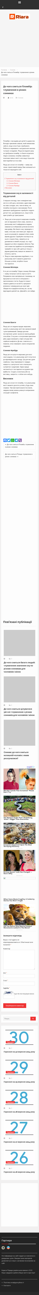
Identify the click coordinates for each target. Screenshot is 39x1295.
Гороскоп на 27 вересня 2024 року (19, 1142)
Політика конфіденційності (14, 1283)
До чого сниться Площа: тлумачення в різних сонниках (18, 455)
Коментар (6, 949)
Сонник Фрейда (13, 186)
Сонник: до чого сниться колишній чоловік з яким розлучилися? (16, 755)
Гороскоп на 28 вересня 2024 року (19, 1112)
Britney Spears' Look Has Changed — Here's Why (18, 873)
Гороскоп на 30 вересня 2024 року (19, 1052)
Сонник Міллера (13, 181)
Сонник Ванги (12, 183)
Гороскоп (10, 1042)
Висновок (8, 188)
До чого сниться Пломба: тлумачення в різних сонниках (19, 445)
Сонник (20, 98)
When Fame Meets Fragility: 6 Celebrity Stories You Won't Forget (19, 900)
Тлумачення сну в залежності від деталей (19, 178)
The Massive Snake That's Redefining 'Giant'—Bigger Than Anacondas (18, 818)
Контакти (7, 1285)
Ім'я (5, 973)
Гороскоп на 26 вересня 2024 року (19, 1172)
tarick (11, 98)
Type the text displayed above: (24, 994)
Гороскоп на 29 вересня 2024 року (19, 1082)
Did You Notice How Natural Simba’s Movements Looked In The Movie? (18, 927)
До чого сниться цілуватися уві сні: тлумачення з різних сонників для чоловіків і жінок (19, 712)
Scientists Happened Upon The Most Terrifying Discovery (18, 845)
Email (5, 980)
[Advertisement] (19, 40)
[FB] (2, 7)
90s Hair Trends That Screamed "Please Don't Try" (19, 791)
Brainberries (19, 794)
